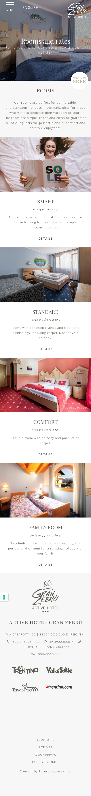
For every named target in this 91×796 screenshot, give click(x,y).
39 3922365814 (61, 642)
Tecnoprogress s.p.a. (55, 771)
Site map (45, 747)
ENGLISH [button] (31, 7)
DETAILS (45, 239)
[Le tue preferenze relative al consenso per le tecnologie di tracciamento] (4, 597)
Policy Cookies (45, 762)
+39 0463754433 (26, 642)
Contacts (45, 740)
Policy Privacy (45, 755)
